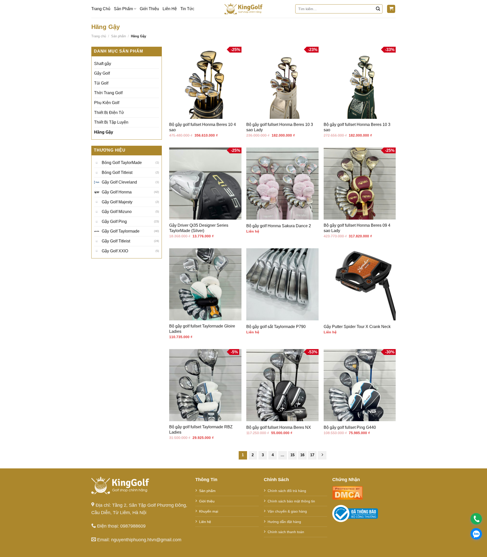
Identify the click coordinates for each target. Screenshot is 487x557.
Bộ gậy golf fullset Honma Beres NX (278, 427)
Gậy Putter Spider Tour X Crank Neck (357, 326)
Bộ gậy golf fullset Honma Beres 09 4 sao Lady (357, 228)
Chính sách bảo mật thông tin (291, 501)
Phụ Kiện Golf (106, 103)
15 (292, 455)
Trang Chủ (100, 9)
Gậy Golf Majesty (117, 202)
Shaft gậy (102, 63)
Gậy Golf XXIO (115, 251)
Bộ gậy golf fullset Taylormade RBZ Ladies (201, 429)
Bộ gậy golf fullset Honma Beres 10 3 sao (357, 127)
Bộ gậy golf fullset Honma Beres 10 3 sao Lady (279, 127)
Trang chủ (98, 36)
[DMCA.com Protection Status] (347, 492)
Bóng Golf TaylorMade (122, 162)
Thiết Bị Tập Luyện (111, 122)
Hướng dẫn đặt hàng (284, 522)
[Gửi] (378, 9)
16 (302, 455)
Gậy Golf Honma (117, 192)
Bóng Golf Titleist (117, 172)
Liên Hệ (170, 9)
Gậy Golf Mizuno (117, 211)
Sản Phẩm (123, 9)
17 (312, 455)
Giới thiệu (207, 501)
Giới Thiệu (149, 9)
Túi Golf (101, 83)
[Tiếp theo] (322, 455)
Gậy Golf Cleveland (119, 182)
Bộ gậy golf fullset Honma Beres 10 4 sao (202, 127)
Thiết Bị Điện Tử (109, 112)
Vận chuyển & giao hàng (287, 511)
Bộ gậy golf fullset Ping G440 (350, 427)
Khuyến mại (208, 511)
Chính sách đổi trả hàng (287, 491)
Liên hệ (205, 522)
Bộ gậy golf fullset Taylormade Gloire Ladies (202, 329)
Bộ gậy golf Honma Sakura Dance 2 (278, 226)
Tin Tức (187, 9)
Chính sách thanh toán (286, 532)
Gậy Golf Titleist (116, 241)
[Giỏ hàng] (391, 9)
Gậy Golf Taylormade (121, 231)
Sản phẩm (118, 36)
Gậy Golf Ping (114, 221)
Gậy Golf (102, 73)
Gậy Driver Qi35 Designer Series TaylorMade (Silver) (198, 228)
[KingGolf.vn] (243, 9)
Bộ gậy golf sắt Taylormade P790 (276, 326)
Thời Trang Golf (108, 93)
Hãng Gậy (103, 132)
